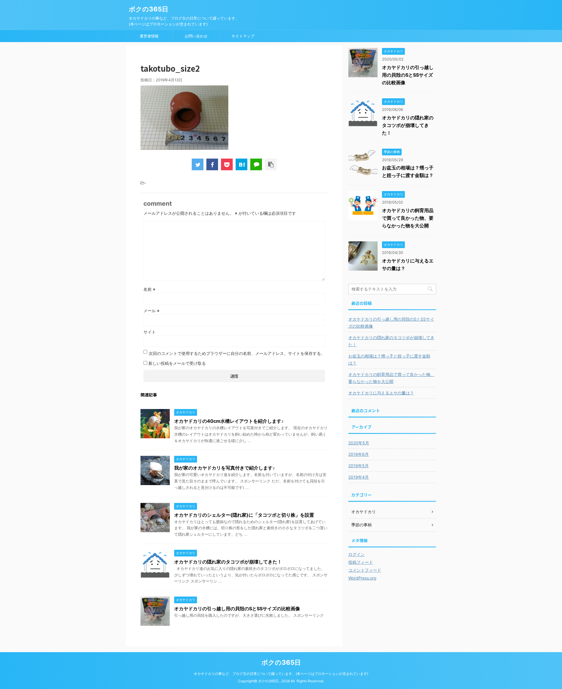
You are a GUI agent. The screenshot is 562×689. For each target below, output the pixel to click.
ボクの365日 (148, 9)
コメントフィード (364, 570)
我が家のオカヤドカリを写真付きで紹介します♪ (224, 468)
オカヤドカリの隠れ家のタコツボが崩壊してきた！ (228, 562)
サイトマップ (243, 36)
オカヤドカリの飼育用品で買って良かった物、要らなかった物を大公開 (408, 217)
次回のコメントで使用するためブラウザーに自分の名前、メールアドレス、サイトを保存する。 (237, 353)
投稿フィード (360, 562)
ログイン (356, 554)
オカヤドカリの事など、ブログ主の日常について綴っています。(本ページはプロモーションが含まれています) (281, 673)
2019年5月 (358, 465)
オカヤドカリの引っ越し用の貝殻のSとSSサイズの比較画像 (237, 608)
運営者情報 (149, 36)
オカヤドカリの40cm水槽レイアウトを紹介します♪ (229, 421)
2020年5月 (358, 442)
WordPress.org (362, 577)
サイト (149, 331)
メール (151, 310)
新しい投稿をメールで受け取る (177, 363)
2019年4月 (358, 477)
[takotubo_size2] (241, 164)
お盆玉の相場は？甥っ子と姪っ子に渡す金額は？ (389, 359)
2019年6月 (358, 454)
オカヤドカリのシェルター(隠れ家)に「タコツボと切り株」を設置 (244, 515)
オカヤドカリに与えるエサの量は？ (381, 392)
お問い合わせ (196, 36)
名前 (149, 289)
